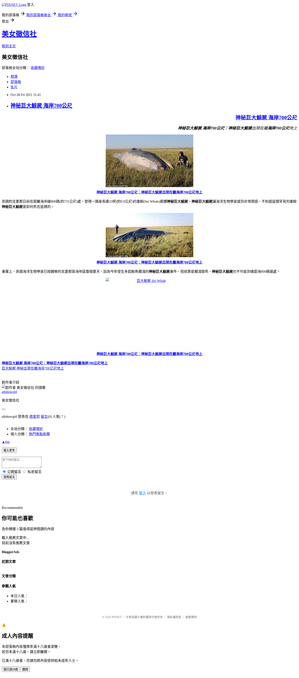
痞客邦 (34, 416)
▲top (6, 442)
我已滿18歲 (11, 669)
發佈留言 (9, 477)
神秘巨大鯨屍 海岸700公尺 (41, 105)
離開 (25, 669)
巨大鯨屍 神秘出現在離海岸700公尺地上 (33, 368)
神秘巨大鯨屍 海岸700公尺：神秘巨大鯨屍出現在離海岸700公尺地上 (149, 192)
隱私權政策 (174, 617)
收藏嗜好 (38, 68)
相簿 (14, 76)
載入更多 (9, 450)
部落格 (16, 82)
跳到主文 (9, 46)
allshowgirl (9, 392)
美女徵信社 (19, 34)
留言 (44, 416)
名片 (14, 87)
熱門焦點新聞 (39, 434)
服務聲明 (191, 617)
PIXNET (117, 617)
